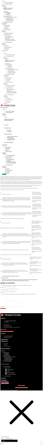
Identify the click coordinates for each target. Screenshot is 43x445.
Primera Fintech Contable (9, 2)
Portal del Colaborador (10, 19)
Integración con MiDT (9, 20)
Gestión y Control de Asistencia (11, 17)
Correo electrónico (3, 289)
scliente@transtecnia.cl (8, 326)
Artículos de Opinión (8, 47)
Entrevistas (7, 45)
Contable (7, 38)
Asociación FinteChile (10, 56)
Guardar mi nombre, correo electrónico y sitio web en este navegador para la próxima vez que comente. (18, 294)
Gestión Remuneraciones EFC (8, 8)
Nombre (2, 287)
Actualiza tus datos (8, 34)
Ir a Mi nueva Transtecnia (9, 33)
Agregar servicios (9, 438)
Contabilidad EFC (9, 9)
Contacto (5, 103)
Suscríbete (6, 49)
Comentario (2, 306)
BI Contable (8, 13)
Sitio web (1, 292)
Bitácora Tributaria (5, 277)
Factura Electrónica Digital (10, 40)
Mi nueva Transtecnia (5, 364)
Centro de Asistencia (8, 42)
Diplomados (7, 26)
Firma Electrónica (9, 18)
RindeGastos (8, 14)
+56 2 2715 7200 (6, 324)
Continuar (3, 440)
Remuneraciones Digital (10, 39)
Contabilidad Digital (9, 37)
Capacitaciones (7, 25)
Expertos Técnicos (8, 29)
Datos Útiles (7, 48)
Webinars (6, 28)
